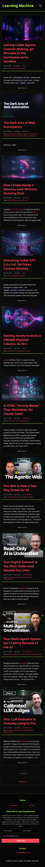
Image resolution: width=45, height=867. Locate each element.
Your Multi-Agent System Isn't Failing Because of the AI (22, 643)
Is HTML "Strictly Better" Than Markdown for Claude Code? (21, 409)
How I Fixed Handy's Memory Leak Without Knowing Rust (20, 189)
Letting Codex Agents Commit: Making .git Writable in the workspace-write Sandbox (19, 53)
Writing (26, 131)
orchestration (37, 654)
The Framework (17, 209)
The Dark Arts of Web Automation (19, 125)
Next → (22, 781)
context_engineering (21, 421)
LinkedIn (21, 588)
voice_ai (28, 351)
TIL (25, 66)
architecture (28, 654)
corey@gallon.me (22, 852)
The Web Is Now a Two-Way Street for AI (20, 488)
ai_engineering (31, 136)
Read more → (22, 88)
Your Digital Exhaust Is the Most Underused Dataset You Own (20, 566)
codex (9, 68)
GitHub (31, 805)
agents (20, 134)
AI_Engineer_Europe (13, 497)
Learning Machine (18, 5)
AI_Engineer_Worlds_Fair (18, 136)
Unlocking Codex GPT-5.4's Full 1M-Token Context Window (19, 264)
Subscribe (21, 841)
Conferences (28, 494)
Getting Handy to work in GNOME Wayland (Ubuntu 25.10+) (22, 340)
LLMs (21, 730)
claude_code (24, 200)
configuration (15, 68)
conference (6, 136)
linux (14, 351)
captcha (25, 134)
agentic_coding (11, 200)
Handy (35, 212)
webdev (30, 497)
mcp (21, 497)
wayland (9, 351)
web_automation (12, 134)
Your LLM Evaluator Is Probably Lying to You (19, 721)
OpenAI (22, 68)
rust (18, 200)
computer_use (33, 134)
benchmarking (8, 732)
